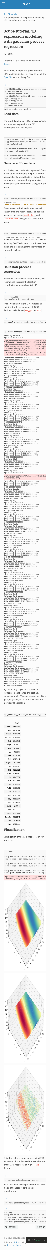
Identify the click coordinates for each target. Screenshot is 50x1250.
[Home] (5, 14)
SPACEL (27, 4)
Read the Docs (14, 1245)
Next (40, 1227)
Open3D (8, 77)
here (6, 64)
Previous (11, 1227)
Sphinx (17, 1242)
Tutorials (12, 14)
